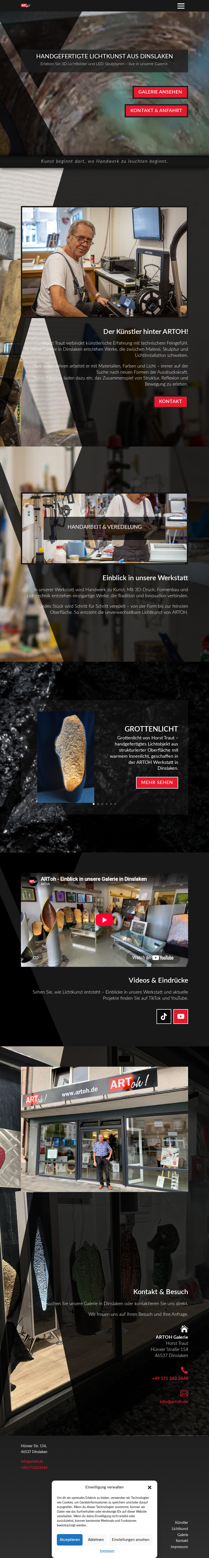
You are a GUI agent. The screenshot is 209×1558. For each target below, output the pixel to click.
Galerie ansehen (160, 92)
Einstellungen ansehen (130, 1540)
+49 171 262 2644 (170, 1378)
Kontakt (170, 401)
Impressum (107, 1550)
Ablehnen (96, 1540)
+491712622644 (34, 1468)
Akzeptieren (70, 1540)
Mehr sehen (157, 782)
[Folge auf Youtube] (180, 1016)
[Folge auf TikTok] (163, 1016)
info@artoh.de (174, 1402)
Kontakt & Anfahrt (156, 111)
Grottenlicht (151, 729)
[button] (149, 1487)
